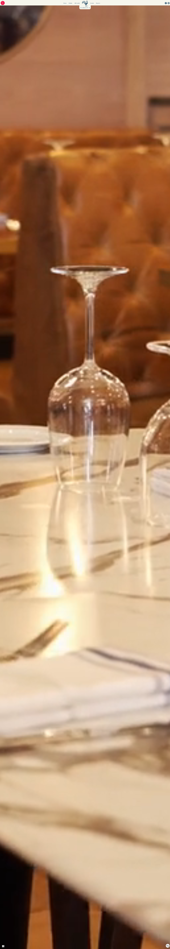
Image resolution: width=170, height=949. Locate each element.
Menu (65, 3)
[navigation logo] (85, 4)
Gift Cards (77, 3)
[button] (3, 946)
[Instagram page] (168, 3)
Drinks (70, 3)
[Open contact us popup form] (168, 946)
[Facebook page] (165, 3)
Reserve (98, 3)
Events (92, 3)
